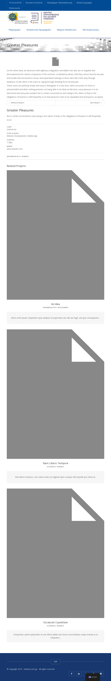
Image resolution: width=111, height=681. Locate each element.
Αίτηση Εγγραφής (84, 2)
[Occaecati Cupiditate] (63, 553)
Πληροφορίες (14, 29)
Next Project (95, 103)
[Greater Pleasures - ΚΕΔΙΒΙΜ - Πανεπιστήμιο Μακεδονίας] (33, 17)
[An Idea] (63, 235)
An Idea (55, 304)
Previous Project (17, 103)
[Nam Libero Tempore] (63, 394)
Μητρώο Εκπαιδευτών (66, 29)
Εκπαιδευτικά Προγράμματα (39, 29)
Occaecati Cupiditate (55, 622)
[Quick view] (49, 235)
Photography (63, 307)
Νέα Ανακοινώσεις (91, 29)
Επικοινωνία (14, 8)
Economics (51, 467)
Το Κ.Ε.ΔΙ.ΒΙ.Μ (15, 2)
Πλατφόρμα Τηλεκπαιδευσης (59, 2)
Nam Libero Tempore (55, 463)
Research (25, 156)
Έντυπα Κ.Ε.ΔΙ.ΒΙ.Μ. (34, 2)
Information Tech (13, 156)
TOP (55, 661)
